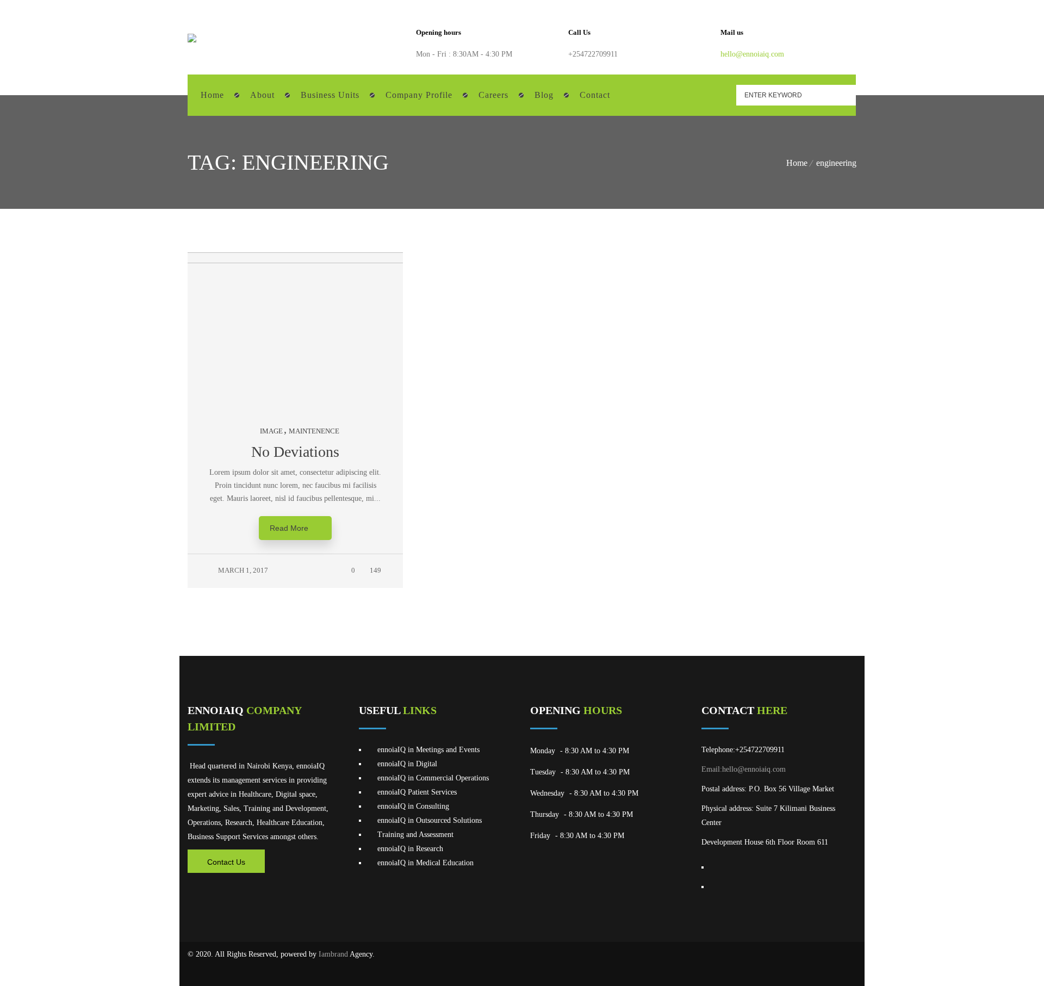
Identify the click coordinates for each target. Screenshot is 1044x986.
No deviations (295, 451)
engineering (836, 163)
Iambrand (333, 954)
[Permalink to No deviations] (306, 261)
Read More (289, 528)
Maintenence (314, 431)
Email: (711, 769)
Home (796, 163)
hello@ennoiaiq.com (752, 54)
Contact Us (226, 862)
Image (271, 431)
